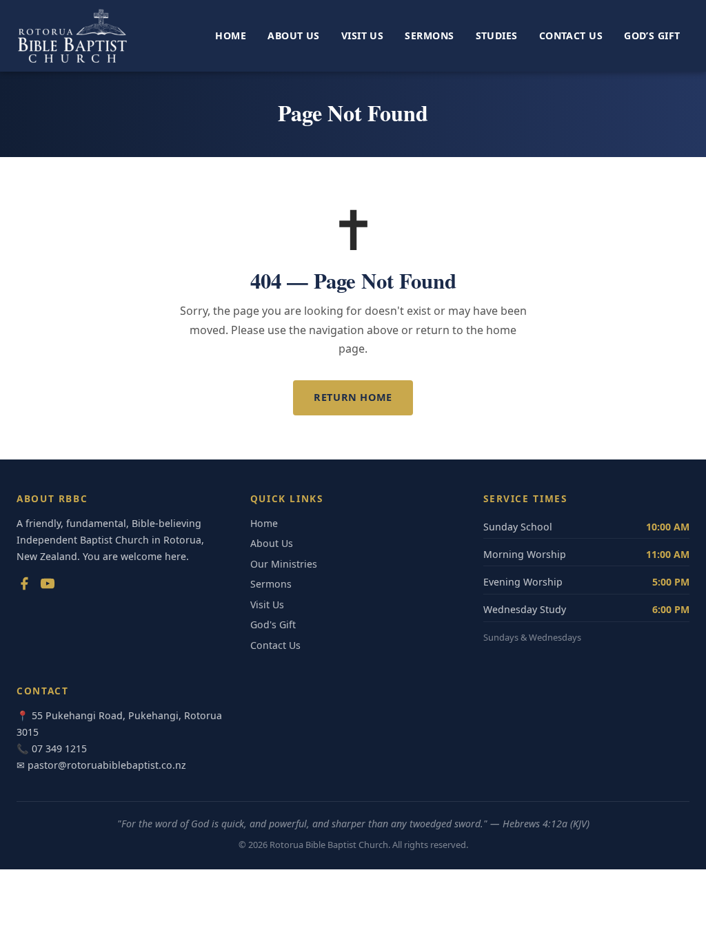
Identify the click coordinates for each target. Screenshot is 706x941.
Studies (497, 35)
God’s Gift (652, 35)
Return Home (353, 397)
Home (230, 35)
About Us (293, 35)
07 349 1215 (59, 748)
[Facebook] (24, 586)
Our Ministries (283, 563)
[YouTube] (47, 586)
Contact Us (571, 35)
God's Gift (273, 624)
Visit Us (362, 35)
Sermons (429, 35)
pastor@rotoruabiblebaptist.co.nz (107, 765)
